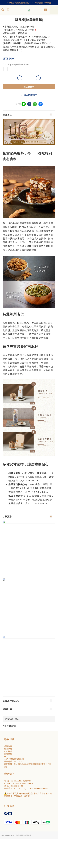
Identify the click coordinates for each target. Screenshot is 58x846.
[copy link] (40, 104)
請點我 (27, 796)
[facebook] (29, 104)
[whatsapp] (35, 104)
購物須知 (8, 754)
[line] (24, 104)
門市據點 (8, 751)
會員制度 (8, 749)
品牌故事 (8, 746)
